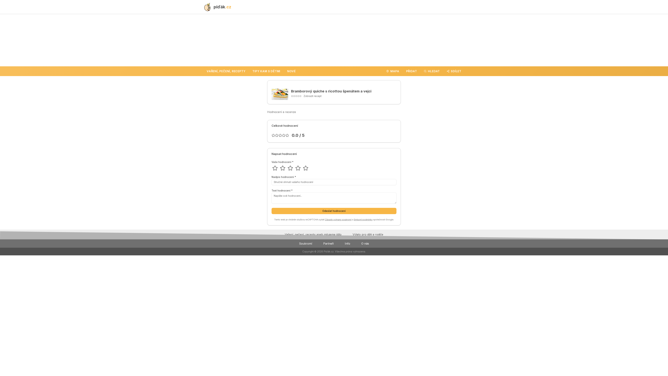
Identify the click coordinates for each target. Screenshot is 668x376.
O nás (365, 243)
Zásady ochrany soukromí (338, 219)
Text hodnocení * (282, 190)
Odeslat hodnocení (334, 210)
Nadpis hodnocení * (284, 177)
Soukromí (305, 243)
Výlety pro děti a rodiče (368, 234)
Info (347, 243)
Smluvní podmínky (363, 219)
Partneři (328, 243)
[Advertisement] (334, 40)
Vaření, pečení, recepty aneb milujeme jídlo (313, 234)
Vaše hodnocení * (282, 162)
